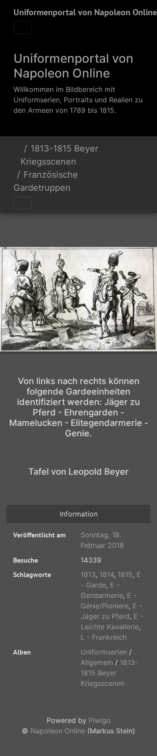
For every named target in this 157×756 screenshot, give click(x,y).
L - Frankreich (103, 637)
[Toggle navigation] (23, 27)
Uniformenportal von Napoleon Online (85, 12)
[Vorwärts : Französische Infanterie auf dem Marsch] (108, 228)
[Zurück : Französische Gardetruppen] (49, 228)
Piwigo (100, 720)
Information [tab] (79, 514)
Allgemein (97, 662)
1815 (125, 574)
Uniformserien (104, 652)
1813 (88, 574)
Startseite (17, 155)
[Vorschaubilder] (78, 228)
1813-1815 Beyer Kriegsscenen (59, 155)
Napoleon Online (58, 730)
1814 (106, 574)
